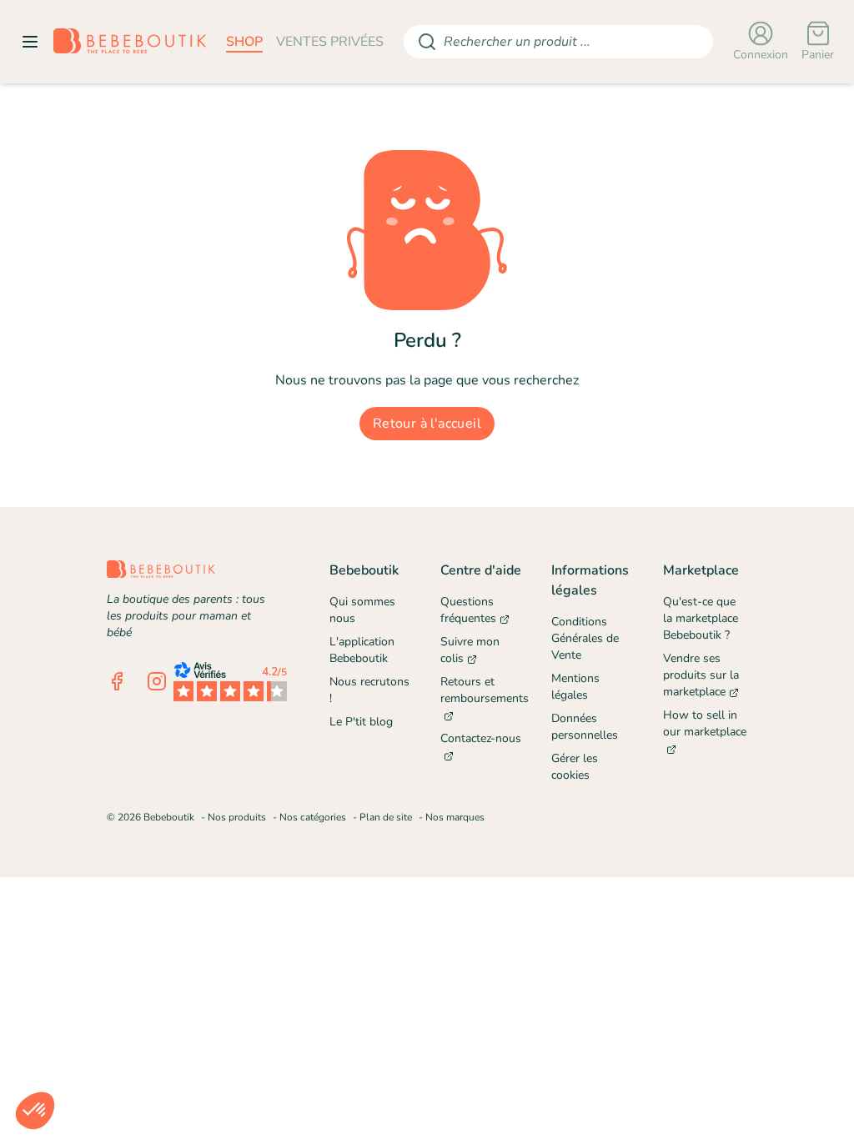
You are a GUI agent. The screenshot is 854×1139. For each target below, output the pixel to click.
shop (244, 42)
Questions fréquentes (468, 610)
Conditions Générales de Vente (585, 638)
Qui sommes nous (362, 610)
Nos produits (237, 817)
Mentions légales (575, 686)
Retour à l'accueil (427, 423)
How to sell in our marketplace (704, 723)
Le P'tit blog (361, 722)
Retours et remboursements (482, 690)
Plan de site (385, 817)
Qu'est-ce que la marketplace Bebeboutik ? (700, 618)
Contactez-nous (480, 738)
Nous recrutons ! (369, 690)
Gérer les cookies (574, 766)
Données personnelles (584, 726)
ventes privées (330, 42)
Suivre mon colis (470, 650)
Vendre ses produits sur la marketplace (701, 675)
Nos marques (455, 817)
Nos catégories (312, 817)
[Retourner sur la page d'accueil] (129, 41)
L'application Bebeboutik (361, 650)
